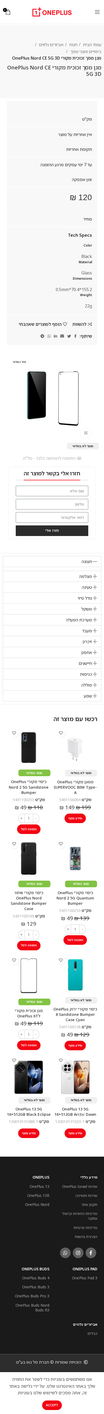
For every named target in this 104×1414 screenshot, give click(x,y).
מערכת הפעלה (79, 620)
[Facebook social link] (75, 336)
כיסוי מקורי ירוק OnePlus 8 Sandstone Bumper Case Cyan (75, 1014)
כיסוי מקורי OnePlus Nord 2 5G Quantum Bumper (75, 898)
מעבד (87, 631)
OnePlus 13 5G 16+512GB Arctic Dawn (75, 1111)
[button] (52, 561)
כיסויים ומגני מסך (85, 51)
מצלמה (85, 576)
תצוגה (87, 561)
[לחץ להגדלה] (86, 433)
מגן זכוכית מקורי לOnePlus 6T (29, 1013)
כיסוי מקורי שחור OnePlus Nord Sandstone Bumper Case (29, 900)
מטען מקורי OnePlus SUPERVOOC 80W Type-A (75, 787)
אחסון (86, 652)
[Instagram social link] (78, 1253)
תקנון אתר (89, 1204)
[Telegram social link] (42, 336)
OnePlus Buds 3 (35, 1286)
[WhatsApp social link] (49, 336)
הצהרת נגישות (86, 1236)
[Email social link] (62, 336)
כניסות (86, 674)
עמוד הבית (91, 44)
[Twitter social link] (69, 336)
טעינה (87, 587)
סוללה (86, 685)
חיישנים (85, 663)
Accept (52, 1405)
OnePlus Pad (85, 1268)
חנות (72, 44)
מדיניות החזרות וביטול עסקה (79, 1216)
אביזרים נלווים (50, 44)
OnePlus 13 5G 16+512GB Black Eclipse (29, 1111)
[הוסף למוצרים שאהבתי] (60, 733)
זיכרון (87, 641)
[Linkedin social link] (55, 336)
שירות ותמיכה (86, 1195)
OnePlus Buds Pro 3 (32, 1295)
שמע (88, 696)
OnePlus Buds (35, 1268)
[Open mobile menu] (97, 12)
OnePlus (41, 1177)
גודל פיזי (85, 598)
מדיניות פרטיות (85, 1227)
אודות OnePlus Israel (79, 1186)
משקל (86, 609)
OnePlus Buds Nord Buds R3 (32, 1307)
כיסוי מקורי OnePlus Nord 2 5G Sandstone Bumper (29, 787)
